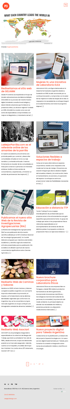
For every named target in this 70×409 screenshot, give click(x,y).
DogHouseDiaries (12, 47)
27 (39, 364)
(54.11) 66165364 (9, 395)
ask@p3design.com (10, 398)
